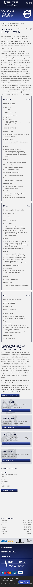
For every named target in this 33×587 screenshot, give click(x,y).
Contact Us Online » (9, 395)
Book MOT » (7, 411)
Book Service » (8, 427)
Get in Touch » (8, 460)
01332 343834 (22, 387)
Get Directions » (8, 490)
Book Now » (7, 444)
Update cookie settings (7, 580)
